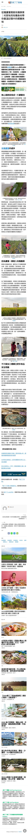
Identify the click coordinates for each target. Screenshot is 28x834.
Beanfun (9, 6)
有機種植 (3, 540)
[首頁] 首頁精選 (4, 747)
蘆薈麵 (16, 542)
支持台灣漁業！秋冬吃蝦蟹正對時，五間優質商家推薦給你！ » (14, 517)
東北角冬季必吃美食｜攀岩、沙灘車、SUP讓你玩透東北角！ (13, 751)
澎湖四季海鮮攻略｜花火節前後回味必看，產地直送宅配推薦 (13, 670)
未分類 (2, 637)
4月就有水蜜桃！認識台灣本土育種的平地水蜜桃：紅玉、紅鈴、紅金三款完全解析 (13, 642)
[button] (14, 89)
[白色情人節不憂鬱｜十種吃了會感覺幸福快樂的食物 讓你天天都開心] (14, 578)
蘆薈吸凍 (11, 542)
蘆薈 (25, 540)
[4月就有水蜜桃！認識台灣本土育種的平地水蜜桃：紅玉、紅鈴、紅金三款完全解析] (14, 629)
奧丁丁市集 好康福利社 (9, 486)
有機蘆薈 (5, 148)
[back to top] (25, 831)
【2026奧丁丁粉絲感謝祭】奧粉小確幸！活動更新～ (13, 696)
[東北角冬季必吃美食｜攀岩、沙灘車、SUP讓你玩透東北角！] (14, 739)
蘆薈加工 (5, 542)
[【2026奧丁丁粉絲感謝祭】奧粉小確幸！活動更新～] (14, 684)
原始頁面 (20, 831)
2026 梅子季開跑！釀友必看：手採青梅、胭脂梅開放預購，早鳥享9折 (13, 724)
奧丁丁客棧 (3, 6)
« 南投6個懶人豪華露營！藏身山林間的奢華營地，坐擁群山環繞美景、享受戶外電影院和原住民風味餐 (13, 526)
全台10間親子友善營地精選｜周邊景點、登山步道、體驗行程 (13, 778)
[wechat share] (17, 533)
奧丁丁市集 (19, 199)
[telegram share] (14, 533)
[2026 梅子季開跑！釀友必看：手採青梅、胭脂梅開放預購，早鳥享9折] (14, 710)
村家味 (9, 67)
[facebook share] (9, 533)
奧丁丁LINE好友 (8, 492)
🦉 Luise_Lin (4, 27)
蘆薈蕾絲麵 (11, 123)
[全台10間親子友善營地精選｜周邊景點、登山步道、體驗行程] (14, 765)
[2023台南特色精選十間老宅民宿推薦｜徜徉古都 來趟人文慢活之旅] (14, 602)
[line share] (11, 533)
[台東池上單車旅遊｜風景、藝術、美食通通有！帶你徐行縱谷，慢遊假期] (14, 555)
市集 (2, 665)
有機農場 (15, 540)
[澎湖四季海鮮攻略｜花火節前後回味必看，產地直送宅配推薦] (14, 657)
